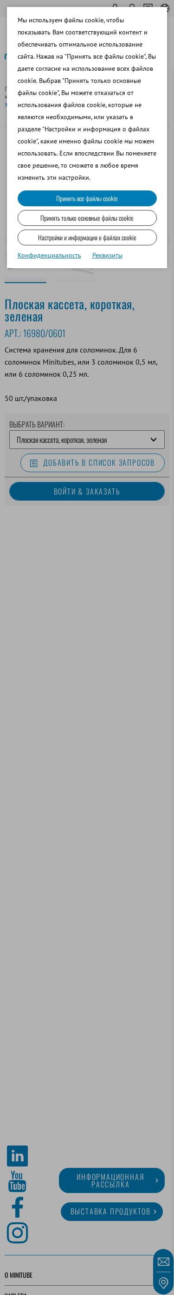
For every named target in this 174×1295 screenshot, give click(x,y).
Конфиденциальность (49, 255)
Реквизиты (107, 255)
